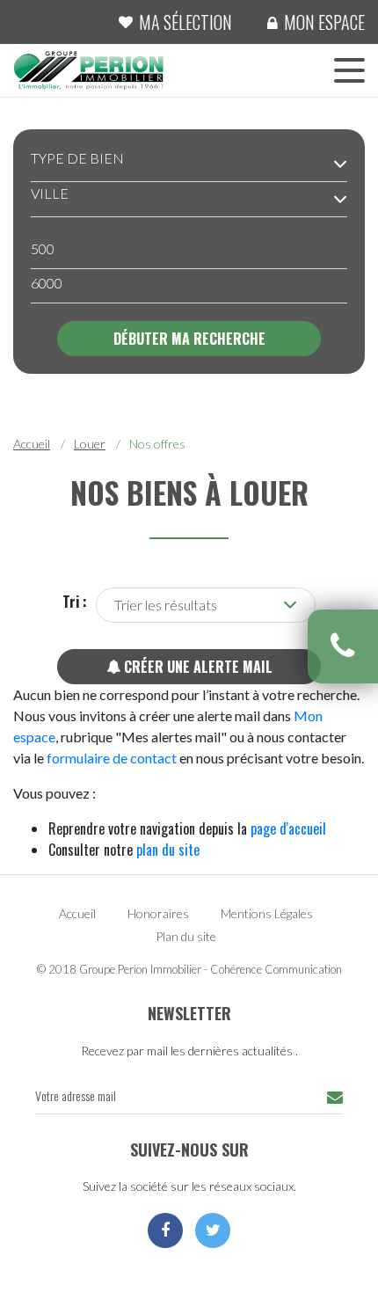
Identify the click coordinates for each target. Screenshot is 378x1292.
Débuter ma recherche (189, 338)
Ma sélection (185, 22)
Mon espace (324, 22)
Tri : (74, 601)
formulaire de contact (112, 757)
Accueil (31, 443)
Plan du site (186, 936)
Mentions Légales (267, 913)
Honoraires (158, 913)
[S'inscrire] (335, 1097)
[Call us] (343, 646)
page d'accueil (288, 828)
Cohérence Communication (276, 969)
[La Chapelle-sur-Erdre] (88, 68)
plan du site (168, 849)
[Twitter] (212, 1230)
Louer (89, 443)
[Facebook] (165, 1230)
